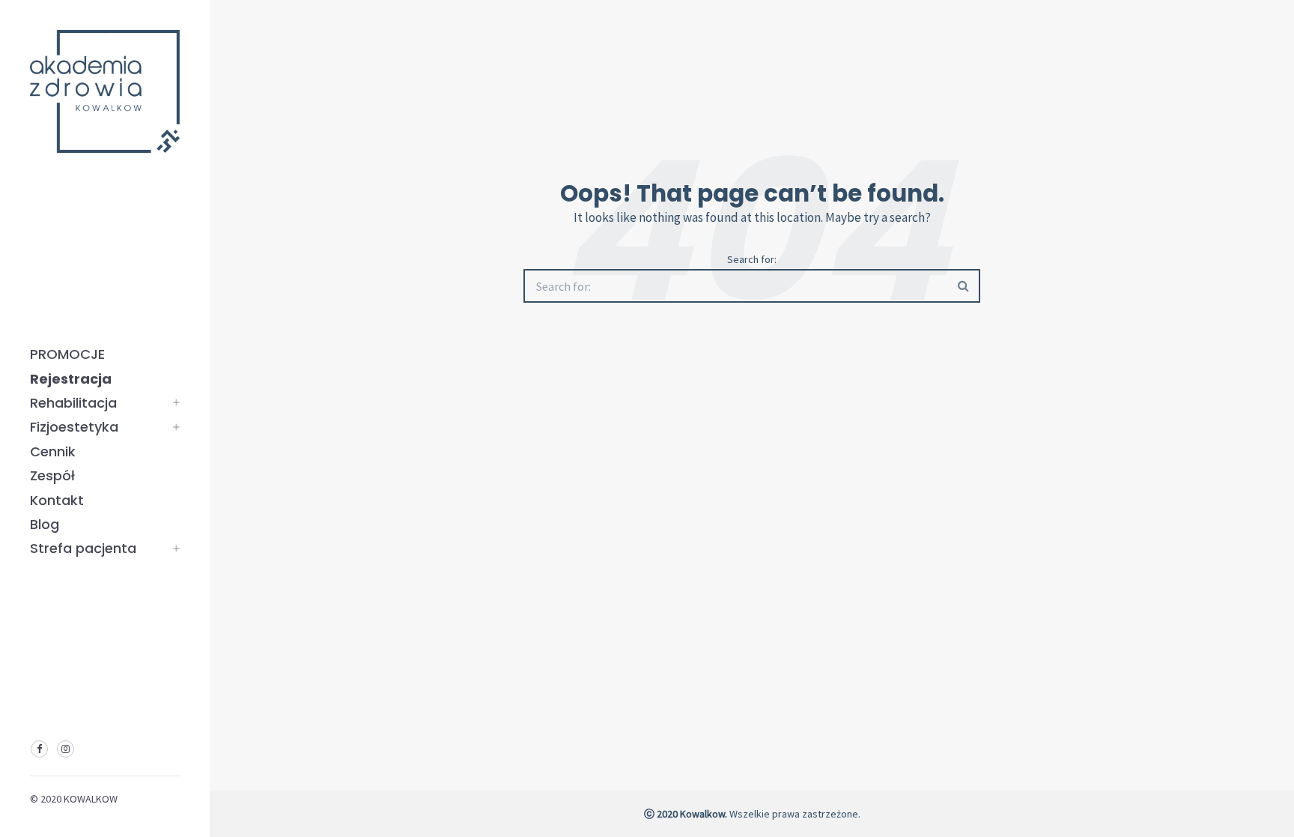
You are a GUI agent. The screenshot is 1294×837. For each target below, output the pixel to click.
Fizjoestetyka (74, 426)
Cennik (53, 451)
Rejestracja (71, 378)
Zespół (52, 475)
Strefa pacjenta (83, 548)
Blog (44, 524)
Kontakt (57, 500)
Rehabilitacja (73, 402)
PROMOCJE (67, 354)
